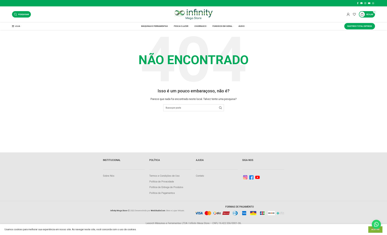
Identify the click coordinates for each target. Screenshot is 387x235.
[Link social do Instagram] (365, 3)
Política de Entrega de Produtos (166, 187)
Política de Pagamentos (162, 193)
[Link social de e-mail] (361, 3)
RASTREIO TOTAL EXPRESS (359, 26)
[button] (376, 224)
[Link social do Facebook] (357, 3)
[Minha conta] (348, 14)
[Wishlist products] (354, 14)
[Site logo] (194, 14)
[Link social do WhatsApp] (373, 3)
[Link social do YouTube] (369, 3)
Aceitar (375, 229)
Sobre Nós (108, 175)
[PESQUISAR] (220, 107)
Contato (200, 175)
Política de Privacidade (161, 181)
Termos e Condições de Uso (164, 175)
